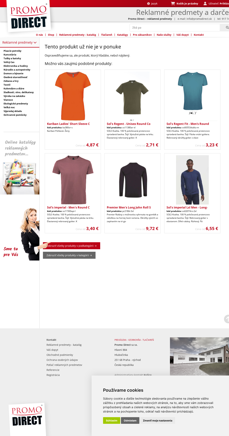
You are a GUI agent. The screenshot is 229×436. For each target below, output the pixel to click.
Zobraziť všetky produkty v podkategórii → (72, 245)
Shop (51, 34)
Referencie (53, 370)
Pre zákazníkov (142, 34)
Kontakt (199, 34)
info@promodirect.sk (199, 18)
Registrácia (53, 375)
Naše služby (164, 34)
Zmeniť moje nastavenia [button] (157, 420)
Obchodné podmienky (60, 355)
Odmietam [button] (130, 420)
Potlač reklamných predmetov (64, 365)
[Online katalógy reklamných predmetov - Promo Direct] (22, 193)
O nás (39, 34)
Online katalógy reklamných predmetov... (20, 148)
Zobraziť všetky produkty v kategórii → (69, 255)
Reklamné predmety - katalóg (77, 34)
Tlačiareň (106, 34)
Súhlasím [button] (111, 420)
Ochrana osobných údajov (62, 360)
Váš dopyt (182, 34)
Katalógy (122, 34)
